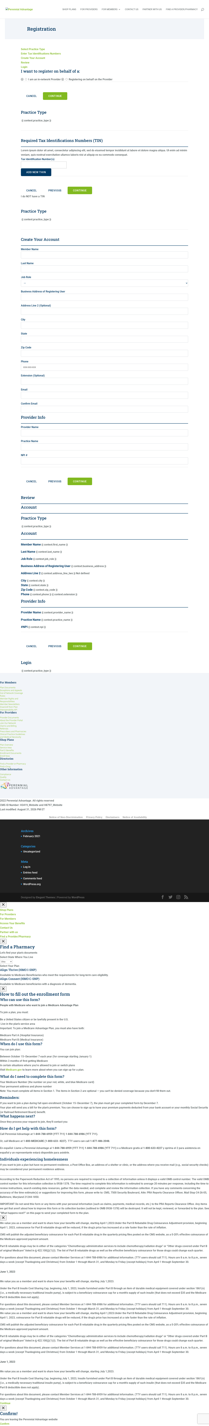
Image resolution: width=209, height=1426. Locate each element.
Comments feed (32, 878)
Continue (55, 96)
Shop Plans (69, 9)
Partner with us (152, 9)
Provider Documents (9, 717)
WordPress (78, 897)
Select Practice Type (33, 49)
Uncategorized (31, 851)
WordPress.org (32, 884)
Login (24, 67)
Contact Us (131, 9)
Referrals (4, 728)
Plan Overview (6, 745)
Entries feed (30, 872)
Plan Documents (8, 687)
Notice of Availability (135, 817)
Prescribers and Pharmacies (13, 731)
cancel (31, 190)
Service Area (6, 747)
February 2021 (31, 836)
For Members (109, 9)
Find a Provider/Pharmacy (182, 9)
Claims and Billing (8, 726)
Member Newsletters (10, 704)
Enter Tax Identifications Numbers (41, 53)
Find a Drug (5, 766)
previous (55, 190)
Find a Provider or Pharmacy (13, 764)
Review (25, 62)
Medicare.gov (14, 1069)
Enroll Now (5, 756)
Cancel (31, 96)
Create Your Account (33, 58)
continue (80, 190)
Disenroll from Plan (9, 707)
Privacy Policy (94, 817)
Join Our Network (8, 723)
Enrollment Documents (10, 753)
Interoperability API (8, 710)
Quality (3, 777)
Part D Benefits (7, 750)
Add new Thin (36, 172)
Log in (26, 866)
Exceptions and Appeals (11, 690)
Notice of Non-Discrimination (66, 817)
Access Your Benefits (12, 923)
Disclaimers (112, 817)
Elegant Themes (45, 897)
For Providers (88, 9)
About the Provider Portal (11, 720)
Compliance (5, 774)
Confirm (4, 1423)
